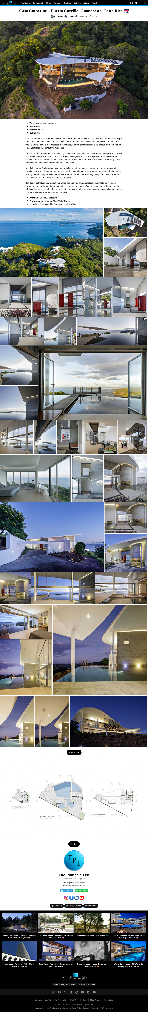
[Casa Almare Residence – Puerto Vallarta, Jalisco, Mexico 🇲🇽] (56, 960)
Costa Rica (82, 16)
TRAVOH (73, 1000)
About (55, 984)
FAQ (62, 1005)
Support (86, 1005)
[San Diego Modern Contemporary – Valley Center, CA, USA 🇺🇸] (56, 932)
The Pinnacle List (74, 874)
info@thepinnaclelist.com (75, 882)
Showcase (58, 3)
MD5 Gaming (95, 1000)
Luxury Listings (75, 905)
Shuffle (94, 16)
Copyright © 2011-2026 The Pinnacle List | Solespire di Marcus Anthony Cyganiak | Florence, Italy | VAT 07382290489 (74, 1008)
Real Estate (25, 3)
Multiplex (67, 1005)
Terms (92, 1005)
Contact (82, 984)
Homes (71, 16)
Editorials (77, 3)
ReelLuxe (83, 1000)
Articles (86, 3)
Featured (67, 3)
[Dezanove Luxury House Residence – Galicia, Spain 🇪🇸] (92, 960)
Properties (58, 16)
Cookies (57, 1005)
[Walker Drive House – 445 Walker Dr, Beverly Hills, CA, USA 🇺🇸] (128, 960)
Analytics (64, 984)
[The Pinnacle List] (74, 976)
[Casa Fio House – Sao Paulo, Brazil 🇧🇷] (92, 932)
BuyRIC (48, 1000)
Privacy (74, 1005)
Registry (95, 3)
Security (79, 1005)
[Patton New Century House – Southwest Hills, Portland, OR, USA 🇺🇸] (19, 932)
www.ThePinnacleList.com (76, 885)
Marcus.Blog (108, 1000)
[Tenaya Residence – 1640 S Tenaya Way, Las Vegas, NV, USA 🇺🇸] (128, 932)
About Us (58, 905)
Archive (73, 984)
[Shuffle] (136, 3)
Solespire (38, 1000)
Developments (38, 3)
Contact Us (92, 905)
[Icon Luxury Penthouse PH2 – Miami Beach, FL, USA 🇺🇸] (19, 960)
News (48, 3)
